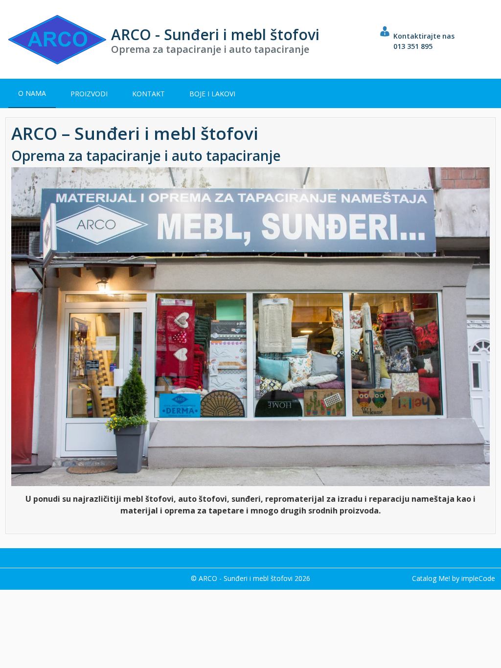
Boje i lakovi (212, 93)
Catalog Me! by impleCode (453, 578)
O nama (32, 93)
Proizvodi (89, 93)
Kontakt (148, 93)
